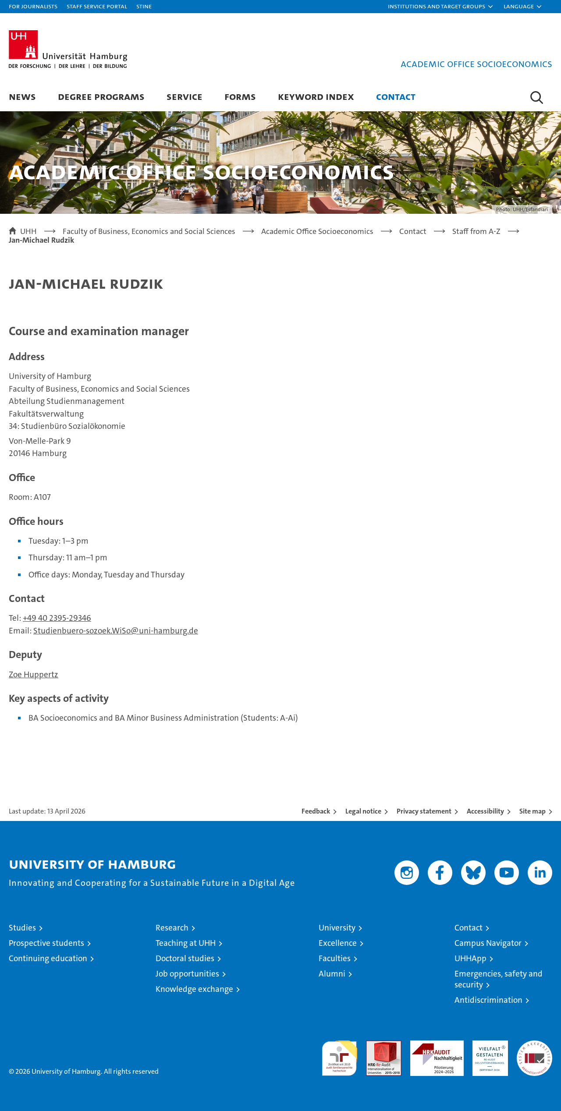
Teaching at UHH (186, 943)
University (337, 927)
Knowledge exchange (194, 989)
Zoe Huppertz (33, 674)
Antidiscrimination (488, 999)
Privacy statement (424, 811)
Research (172, 927)
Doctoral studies (185, 958)
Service (184, 96)
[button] (441, 6)
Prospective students (46, 943)
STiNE (144, 6)
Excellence (338, 943)
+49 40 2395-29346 (57, 617)
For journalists (33, 6)
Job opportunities (187, 973)
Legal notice (363, 811)
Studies (22, 927)
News (22, 96)
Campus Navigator (488, 943)
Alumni (332, 973)
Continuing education (48, 958)
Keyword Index (316, 96)
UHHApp (470, 958)
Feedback (316, 811)
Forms (240, 96)
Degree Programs (101, 96)
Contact (395, 96)
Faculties (335, 958)
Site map (532, 811)
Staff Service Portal (97, 6)
